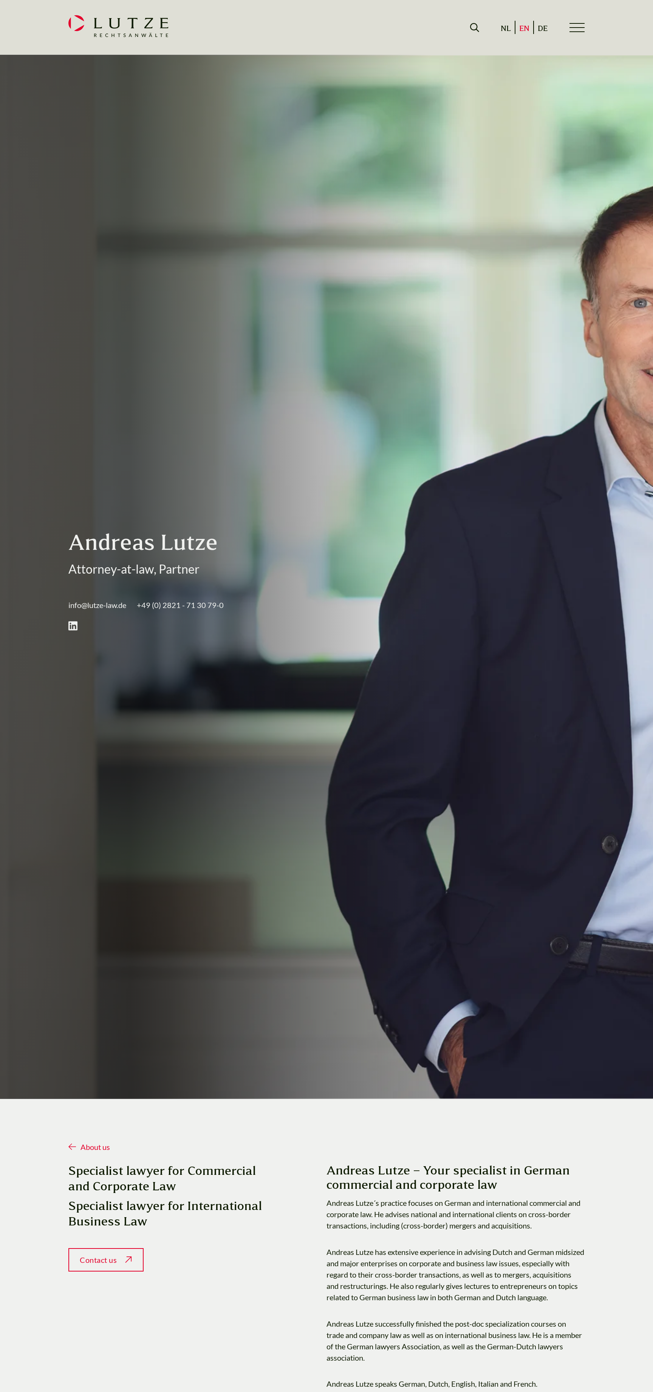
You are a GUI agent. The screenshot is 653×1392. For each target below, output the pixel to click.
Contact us (98, 1259)
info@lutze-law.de (97, 605)
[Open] (474, 27)
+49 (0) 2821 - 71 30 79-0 (180, 605)
